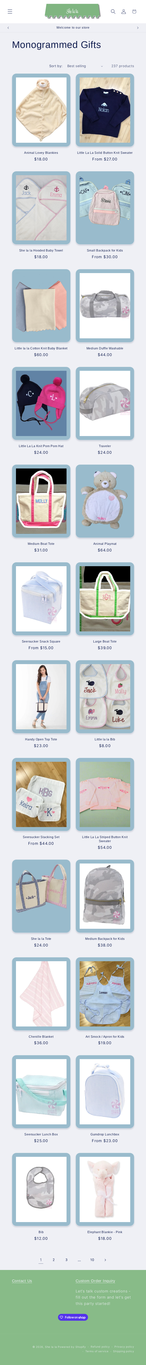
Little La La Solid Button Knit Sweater (105, 152)
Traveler (105, 446)
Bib (41, 1232)
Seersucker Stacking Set (41, 837)
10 (92, 1260)
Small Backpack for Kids (105, 250)
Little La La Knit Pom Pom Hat (41, 446)
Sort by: (56, 66)
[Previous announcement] (8, 28)
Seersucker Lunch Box (41, 1134)
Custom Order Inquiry (95, 1281)
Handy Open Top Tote (41, 739)
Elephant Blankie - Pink (104, 1232)
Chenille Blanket (41, 1036)
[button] (10, 11)
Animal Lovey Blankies (41, 152)
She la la (51, 1346)
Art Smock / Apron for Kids (105, 1036)
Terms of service (97, 1351)
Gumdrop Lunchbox (104, 1134)
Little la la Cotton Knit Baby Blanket (41, 348)
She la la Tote (41, 938)
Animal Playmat (105, 543)
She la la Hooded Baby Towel (41, 250)
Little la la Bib (105, 739)
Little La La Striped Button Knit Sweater (105, 839)
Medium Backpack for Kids (105, 938)
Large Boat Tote (105, 641)
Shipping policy (123, 1351)
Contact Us (22, 1281)
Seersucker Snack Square (41, 641)
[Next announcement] (138, 28)
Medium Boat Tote (41, 543)
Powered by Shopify (72, 1346)
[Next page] (105, 1260)
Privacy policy (124, 1346)
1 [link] (41, 1260)
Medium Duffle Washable (105, 348)
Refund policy (100, 1346)
